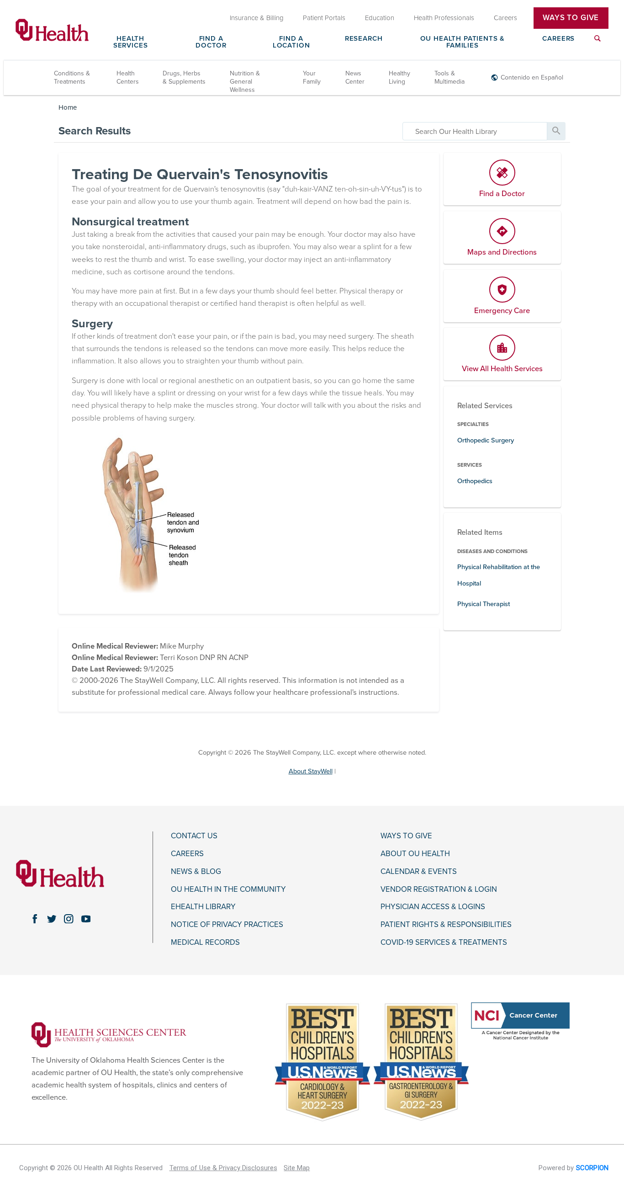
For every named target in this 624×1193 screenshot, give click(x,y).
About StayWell (311, 771)
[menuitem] (597, 44)
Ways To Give (571, 17)
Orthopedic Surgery (485, 440)
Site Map (297, 1168)
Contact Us (194, 836)
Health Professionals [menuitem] (444, 18)
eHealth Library (203, 906)
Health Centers (127, 77)
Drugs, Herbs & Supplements (184, 77)
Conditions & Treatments (72, 77)
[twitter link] (51, 918)
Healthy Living (399, 77)
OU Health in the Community (228, 889)
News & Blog (196, 871)
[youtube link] (85, 918)
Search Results (94, 131)
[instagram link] (68, 918)
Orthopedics (474, 481)
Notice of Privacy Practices (227, 924)
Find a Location (291, 42)
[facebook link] (34, 918)
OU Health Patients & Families (462, 42)
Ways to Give (406, 836)
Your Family (312, 77)
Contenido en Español (532, 77)
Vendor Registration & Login (439, 889)
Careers (558, 39)
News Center (355, 77)
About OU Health (415, 853)
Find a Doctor (211, 42)
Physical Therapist (483, 604)
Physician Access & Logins (433, 906)
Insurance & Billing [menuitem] (257, 18)
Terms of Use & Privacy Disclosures (223, 1168)
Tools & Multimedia (449, 77)
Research (364, 39)
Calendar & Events (419, 871)
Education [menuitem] (379, 18)
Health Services (130, 42)
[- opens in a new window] (109, 1034)
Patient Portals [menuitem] (324, 18)
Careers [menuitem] (505, 18)
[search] (474, 131)
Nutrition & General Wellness (245, 81)
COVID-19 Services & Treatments (444, 942)
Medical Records (205, 942)
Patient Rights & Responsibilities (446, 924)
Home (67, 107)
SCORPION (592, 1168)
